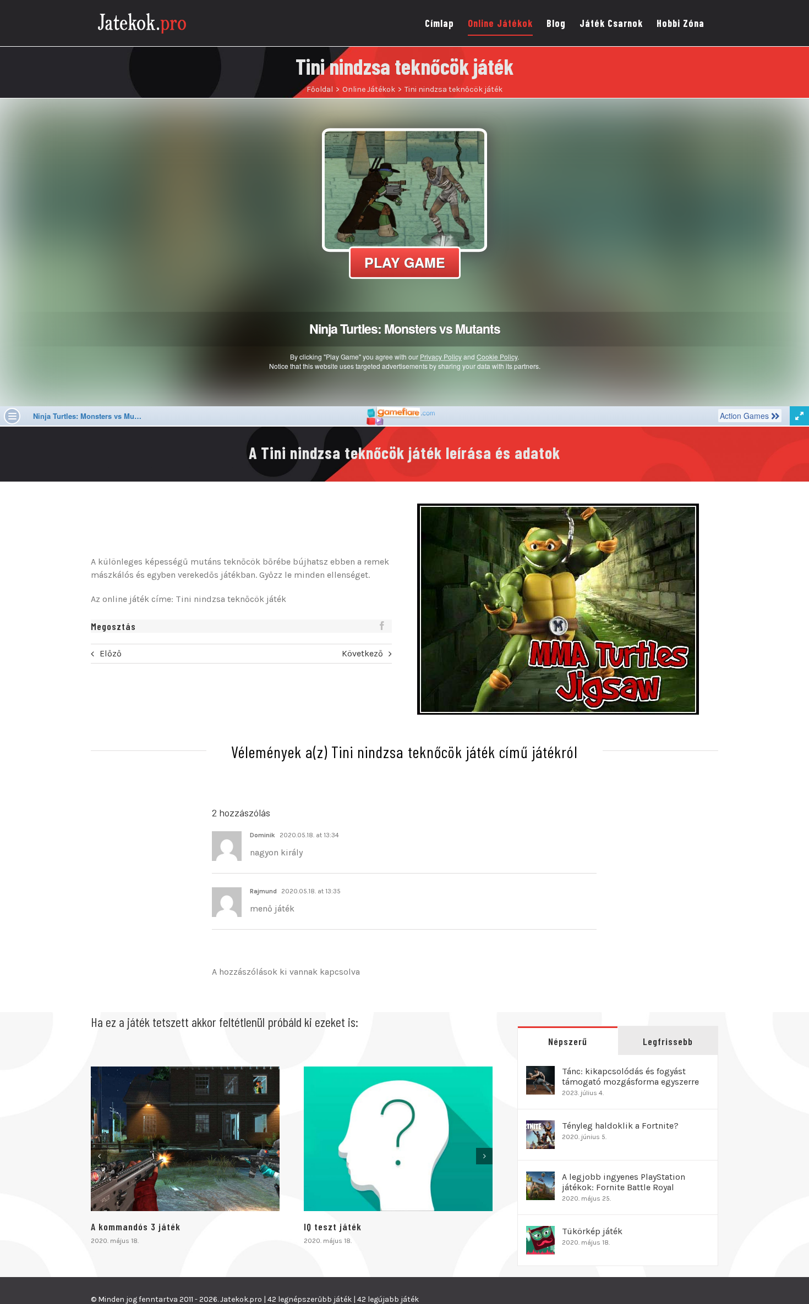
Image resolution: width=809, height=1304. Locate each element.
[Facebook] (382, 625)
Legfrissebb (668, 1041)
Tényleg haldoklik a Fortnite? (620, 1125)
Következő (362, 653)
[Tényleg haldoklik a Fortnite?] (540, 1126)
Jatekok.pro (241, 1299)
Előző (111, 653)
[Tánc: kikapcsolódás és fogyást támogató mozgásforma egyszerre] (540, 1072)
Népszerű (567, 1041)
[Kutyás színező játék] (185, 1139)
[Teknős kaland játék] (398, 1139)
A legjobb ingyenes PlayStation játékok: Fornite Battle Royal (623, 1182)
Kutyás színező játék (136, 1226)
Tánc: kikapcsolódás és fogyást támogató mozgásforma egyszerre (630, 1076)
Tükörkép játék (592, 1231)
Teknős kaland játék (347, 1226)
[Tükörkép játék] (540, 1232)
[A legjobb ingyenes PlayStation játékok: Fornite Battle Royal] (540, 1178)
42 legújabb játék (388, 1299)
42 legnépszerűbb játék (309, 1299)
